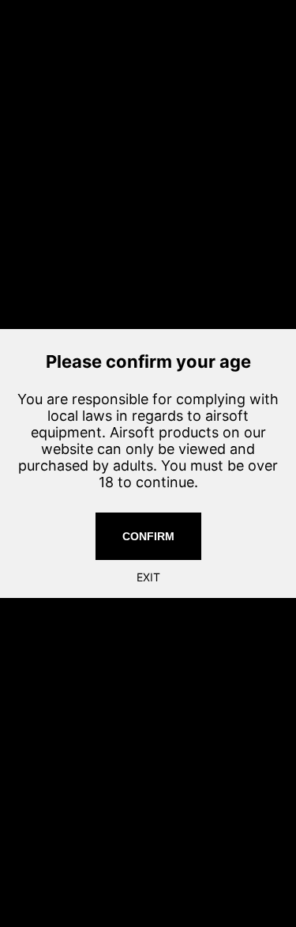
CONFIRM (148, 536)
